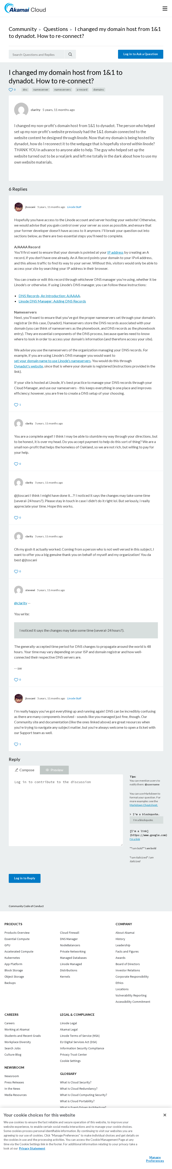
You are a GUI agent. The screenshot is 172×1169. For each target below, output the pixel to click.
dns (25, 89)
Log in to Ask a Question (140, 54)
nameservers (62, 89)
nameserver (40, 89)
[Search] (70, 54)
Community (23, 29)
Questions (55, 29)
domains (98, 89)
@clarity (20, 603)
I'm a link (135, 839)
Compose (26, 770)
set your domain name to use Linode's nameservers (52, 361)
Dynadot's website (28, 366)
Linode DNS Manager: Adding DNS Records (52, 301)
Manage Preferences (155, 1159)
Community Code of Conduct (26, 906)
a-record (82, 89)
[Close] (165, 1115)
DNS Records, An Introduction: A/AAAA (49, 296)
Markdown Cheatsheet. (144, 805)
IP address (115, 252)
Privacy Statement (32, 1148)
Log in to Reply (24, 878)
